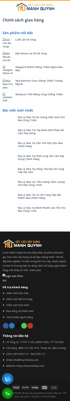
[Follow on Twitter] (12, 326)
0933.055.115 (37, 354)
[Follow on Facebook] (5, 326)
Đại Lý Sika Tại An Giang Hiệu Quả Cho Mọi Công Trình (41, 118)
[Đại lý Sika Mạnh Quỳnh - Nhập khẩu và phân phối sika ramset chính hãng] (35, 7)
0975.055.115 (21, 354)
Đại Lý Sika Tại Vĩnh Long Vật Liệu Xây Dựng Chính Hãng (41, 157)
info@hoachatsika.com (26, 359)
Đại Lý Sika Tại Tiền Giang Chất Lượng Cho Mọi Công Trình (41, 183)
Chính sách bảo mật (17, 293)
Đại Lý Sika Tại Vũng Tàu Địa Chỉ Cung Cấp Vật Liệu (41, 170)
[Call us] (24, 326)
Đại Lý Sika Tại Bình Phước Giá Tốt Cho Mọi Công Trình (42, 209)
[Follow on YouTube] (30, 326)
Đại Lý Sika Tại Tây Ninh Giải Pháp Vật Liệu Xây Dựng (41, 131)
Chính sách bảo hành (17, 305)
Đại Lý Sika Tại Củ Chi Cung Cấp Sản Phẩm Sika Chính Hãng (39, 196)
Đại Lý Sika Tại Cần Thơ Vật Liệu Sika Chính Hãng (40, 144)
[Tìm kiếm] (66, 7)
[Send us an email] (18, 326)
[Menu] (5, 7)
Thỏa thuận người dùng (19, 317)
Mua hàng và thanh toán (20, 311)
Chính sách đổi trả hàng (19, 299)
